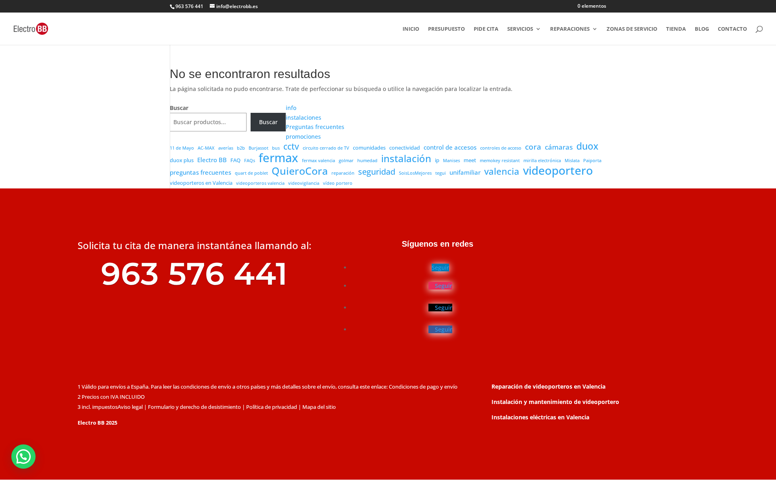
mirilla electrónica (542, 160)
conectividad (404, 147)
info (291, 108)
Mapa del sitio (319, 406)
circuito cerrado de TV (326, 148)
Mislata (572, 160)
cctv (291, 147)
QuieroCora (300, 171)
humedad (367, 160)
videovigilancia (303, 183)
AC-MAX (206, 148)
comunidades (369, 147)
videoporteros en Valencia (201, 182)
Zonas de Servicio (632, 29)
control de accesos (450, 147)
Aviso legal (130, 406)
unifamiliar (465, 172)
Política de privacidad (271, 406)
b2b (241, 148)
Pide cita (486, 29)
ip (437, 160)
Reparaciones (570, 29)
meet (470, 160)
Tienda (676, 29)
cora (533, 147)
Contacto (732, 29)
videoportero (558, 171)
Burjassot (258, 148)
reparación (342, 173)
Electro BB (212, 160)
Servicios (520, 29)
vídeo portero (337, 183)
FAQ (235, 160)
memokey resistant (500, 160)
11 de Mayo (182, 148)
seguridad (376, 172)
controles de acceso (500, 148)
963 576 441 (189, 6)
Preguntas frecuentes (315, 127)
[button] (23, 456)
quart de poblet (251, 173)
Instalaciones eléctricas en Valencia (540, 417)
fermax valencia (318, 160)
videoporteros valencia (260, 183)
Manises (451, 160)
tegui (440, 173)
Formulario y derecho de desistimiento (194, 406)
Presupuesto (446, 29)
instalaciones (303, 117)
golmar (346, 160)
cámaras (559, 147)
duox (587, 146)
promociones (303, 136)
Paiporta (592, 160)
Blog (702, 29)
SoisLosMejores (415, 173)
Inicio (411, 29)
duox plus (182, 160)
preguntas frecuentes (200, 172)
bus (276, 148)
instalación (406, 159)
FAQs (249, 160)
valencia (501, 171)
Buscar (179, 108)
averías (225, 148)
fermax (278, 158)
